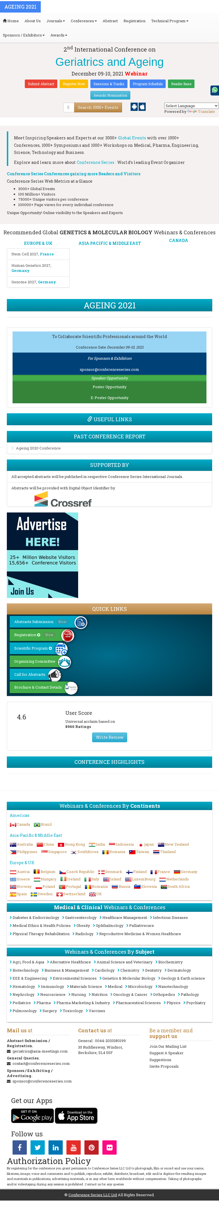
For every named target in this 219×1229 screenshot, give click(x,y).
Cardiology (105, 970)
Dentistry (153, 970)
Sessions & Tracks (109, 84)
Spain (22, 893)
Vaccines (97, 1010)
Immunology (52, 986)
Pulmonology (25, 1010)
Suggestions (160, 1059)
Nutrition (100, 994)
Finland (140, 871)
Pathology (190, 994)
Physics (174, 1002)
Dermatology (179, 970)
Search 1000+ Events (98, 107)
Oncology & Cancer (130, 994)
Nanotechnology (173, 986)
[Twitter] (38, 1148)
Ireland (73, 879)
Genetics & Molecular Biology (128, 978)
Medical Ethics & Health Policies (42, 925)
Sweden (45, 893)
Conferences (82, 20)
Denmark (113, 871)
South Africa (179, 886)
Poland (48, 886)
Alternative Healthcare (70, 962)
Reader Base (181, 84)
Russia (124, 886)
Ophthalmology (109, 925)
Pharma (43, 1002)
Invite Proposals (164, 1066)
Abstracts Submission (40, 621)
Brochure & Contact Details (38, 687)
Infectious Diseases (170, 917)
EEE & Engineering (30, 978)
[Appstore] (142, 106)
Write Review (109, 737)
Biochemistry (170, 962)
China (49, 844)
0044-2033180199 (110, 1040)
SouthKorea (88, 851)
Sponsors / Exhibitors (22, 35)
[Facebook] (20, 1148)
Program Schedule (148, 84)
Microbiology (140, 986)
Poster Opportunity (110, 386)
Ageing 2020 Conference (38, 448)
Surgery (49, 1010)
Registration (134, 20)
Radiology (84, 933)
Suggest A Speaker (166, 1052)
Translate (206, 111)
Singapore (57, 851)
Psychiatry (196, 1002)
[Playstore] (135, 106)
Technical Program (168, 20)
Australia (25, 844)
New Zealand (177, 844)
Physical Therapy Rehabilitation (41, 933)
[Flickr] (109, 1148)
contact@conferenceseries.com (41, 1063)
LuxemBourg (143, 879)
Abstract (110, 20)
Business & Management (66, 970)
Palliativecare (141, 925)
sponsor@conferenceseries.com (109, 369)
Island (115, 879)
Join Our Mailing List (167, 1046)
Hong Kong (75, 844)
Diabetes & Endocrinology (36, 917)
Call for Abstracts (29, 674)
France (163, 871)
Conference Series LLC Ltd (92, 1194)
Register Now (74, 84)
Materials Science (86, 986)
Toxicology (73, 1010)
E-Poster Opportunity (110, 397)
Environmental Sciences (75, 978)
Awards (57, 35)
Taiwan (142, 851)
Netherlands (177, 879)
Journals (54, 20)
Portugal (73, 886)
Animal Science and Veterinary (125, 962)
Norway (24, 886)
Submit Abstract (41, 84)
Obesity (83, 925)
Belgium (48, 871)
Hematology (24, 986)
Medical (115, 986)
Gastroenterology (81, 917)
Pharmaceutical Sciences (138, 1002)
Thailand (168, 851)
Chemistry (129, 970)
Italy (95, 879)
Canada (23, 824)
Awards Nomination (110, 95)
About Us (33, 20)
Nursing (78, 994)
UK (99, 893)
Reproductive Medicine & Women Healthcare (140, 933)
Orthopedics (164, 994)
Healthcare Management (124, 917)
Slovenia (149, 886)
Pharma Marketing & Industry (83, 1002)
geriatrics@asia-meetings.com (40, 1051)
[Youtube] (73, 1148)
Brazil (46, 824)
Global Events (132, 138)
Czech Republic (80, 871)
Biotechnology (26, 970)
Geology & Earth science (183, 978)
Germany (189, 871)
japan (149, 844)
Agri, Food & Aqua (28, 962)
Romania (117, 851)
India (100, 844)
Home (13, 20)
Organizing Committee (34, 661)
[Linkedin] (55, 1148)
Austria (23, 871)
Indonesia (125, 844)
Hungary (48, 879)
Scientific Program (31, 648)
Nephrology (24, 994)
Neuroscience (53, 994)
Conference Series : (96, 162)
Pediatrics (22, 1002)
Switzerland (74, 893)
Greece (23, 879)
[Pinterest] (91, 1148)
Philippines (27, 851)
